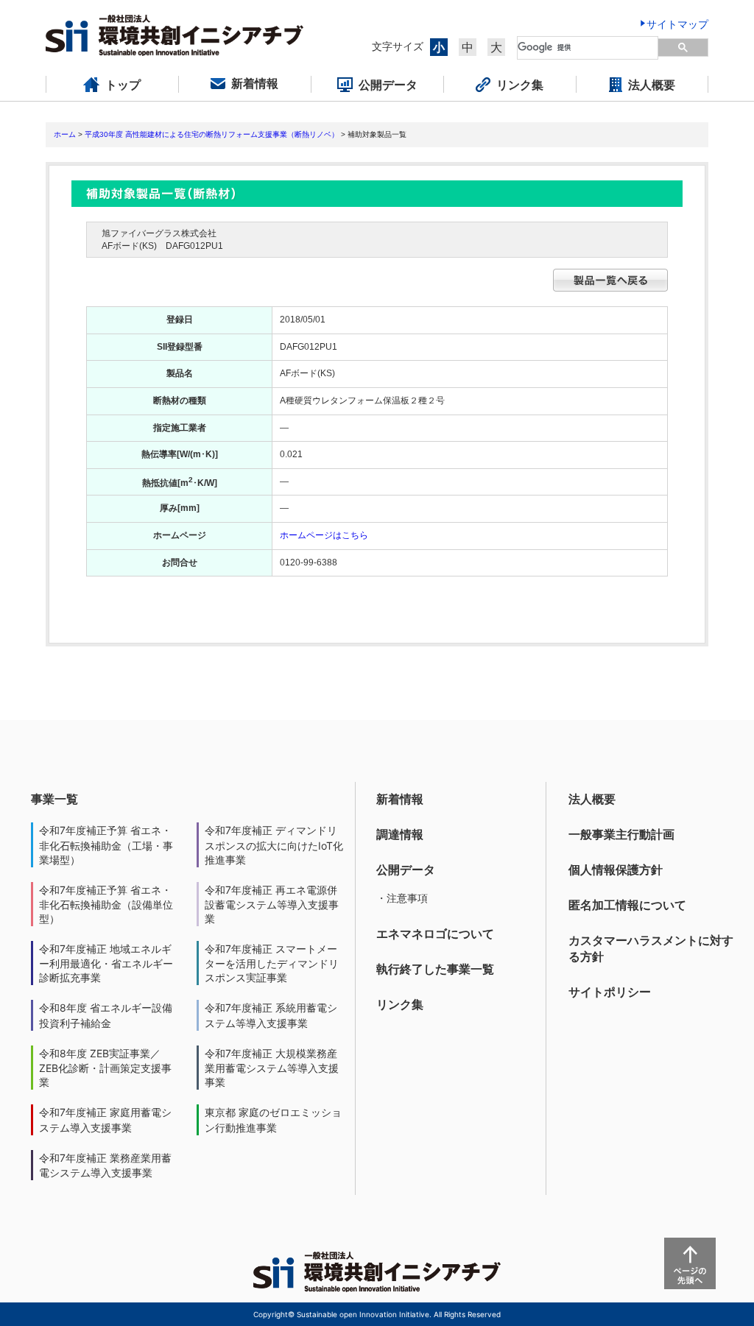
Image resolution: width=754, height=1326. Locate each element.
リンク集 (399, 1004)
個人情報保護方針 (615, 869)
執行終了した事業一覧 (435, 969)
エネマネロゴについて (435, 933)
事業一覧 (54, 798)
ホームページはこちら (324, 535)
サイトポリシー (609, 991)
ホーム (65, 134)
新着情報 (399, 798)
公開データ (405, 869)
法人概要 (592, 798)
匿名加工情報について (627, 904)
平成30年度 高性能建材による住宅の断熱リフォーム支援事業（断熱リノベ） (212, 134)
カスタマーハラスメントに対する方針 (650, 948)
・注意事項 (402, 898)
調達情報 (399, 834)
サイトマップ (677, 24)
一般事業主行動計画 (621, 834)
